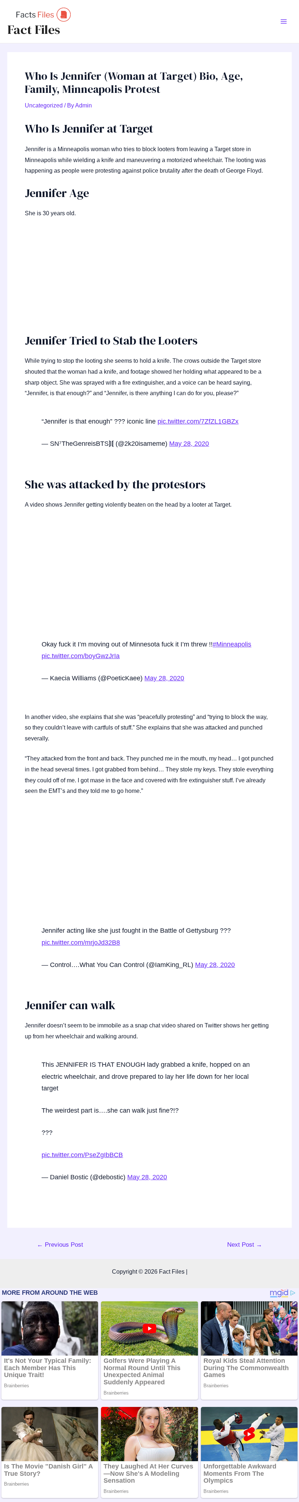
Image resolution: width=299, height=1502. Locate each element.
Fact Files (33, 29)
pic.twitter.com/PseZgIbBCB (82, 1155)
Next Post (244, 1245)
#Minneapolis (232, 644)
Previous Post (60, 1245)
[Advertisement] (149, 279)
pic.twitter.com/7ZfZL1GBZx (198, 421)
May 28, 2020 (189, 443)
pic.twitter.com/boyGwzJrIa (81, 656)
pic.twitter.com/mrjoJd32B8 (81, 942)
